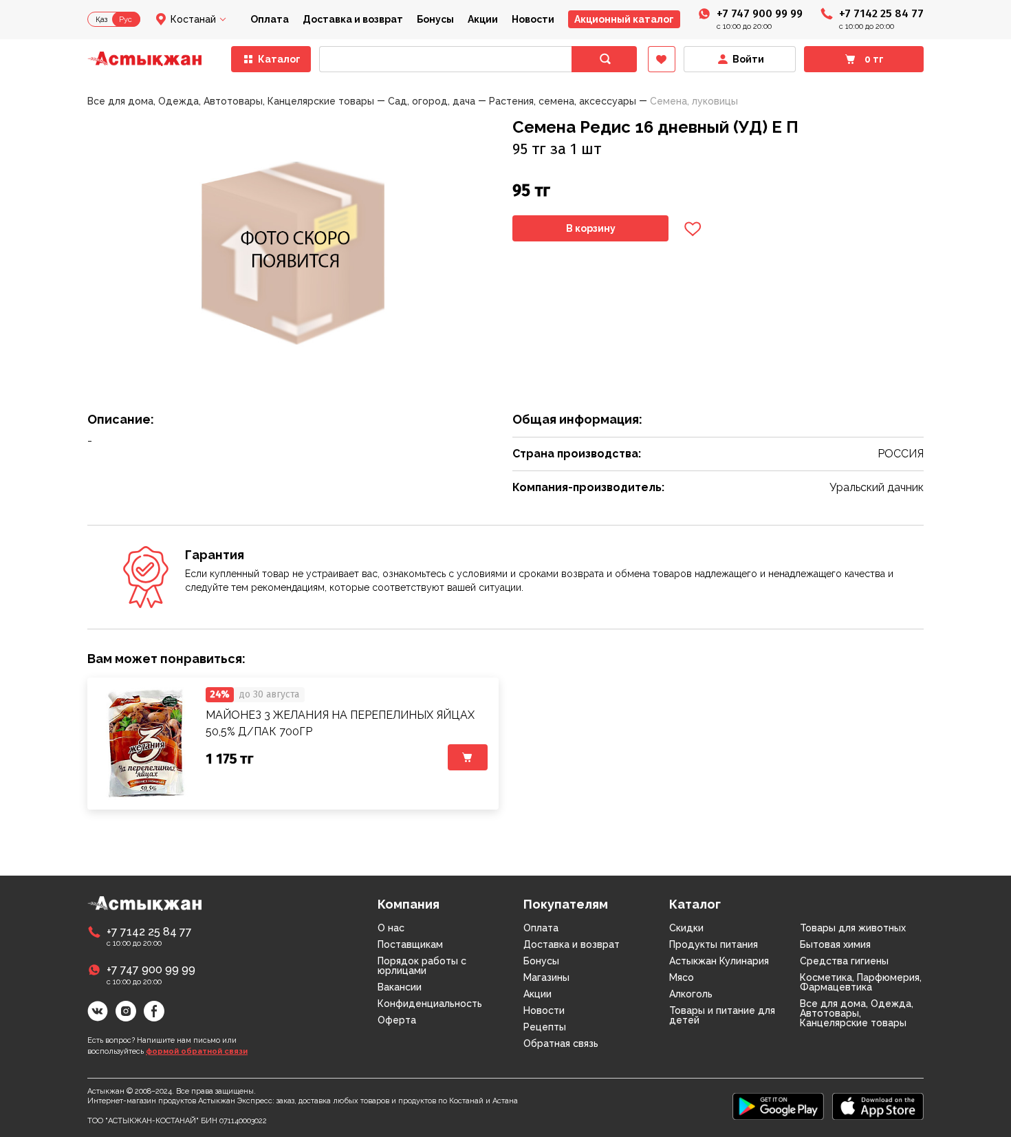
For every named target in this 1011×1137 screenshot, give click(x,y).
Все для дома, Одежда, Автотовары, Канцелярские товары (856, 1013)
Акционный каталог (624, 19)
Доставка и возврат (353, 19)
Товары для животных (853, 928)
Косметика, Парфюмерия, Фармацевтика (861, 982)
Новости (533, 19)
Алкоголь (691, 994)
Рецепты (544, 1027)
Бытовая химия (835, 944)
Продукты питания (713, 944)
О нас (391, 928)
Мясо (681, 977)
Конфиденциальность (430, 1003)
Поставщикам (410, 944)
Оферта (397, 1020)
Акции (483, 19)
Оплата (269, 19)
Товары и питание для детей (722, 1015)
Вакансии (400, 987)
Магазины (546, 977)
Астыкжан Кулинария (719, 961)
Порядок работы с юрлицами (422, 965)
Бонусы (435, 19)
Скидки (686, 928)
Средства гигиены (844, 961)
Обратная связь (560, 1043)
